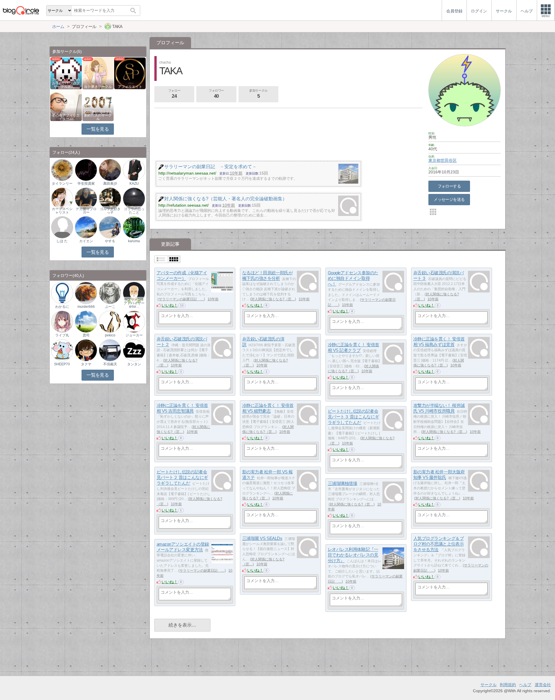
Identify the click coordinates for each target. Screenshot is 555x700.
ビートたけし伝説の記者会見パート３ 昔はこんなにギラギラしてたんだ (353, 417)
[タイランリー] (62, 169)
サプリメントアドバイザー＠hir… (134, 303)
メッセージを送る (449, 199)
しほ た (62, 241)
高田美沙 (110, 183)
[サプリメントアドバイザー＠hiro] (134, 292)
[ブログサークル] (21, 10)
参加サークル (258, 94)
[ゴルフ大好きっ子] (110, 198)
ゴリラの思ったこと (134, 210)
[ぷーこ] (110, 292)
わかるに (62, 306)
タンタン (134, 364)
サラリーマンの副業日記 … (181, 299)
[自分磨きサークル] (98, 73)
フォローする (449, 186)
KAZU (134, 183)
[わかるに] (62, 292)
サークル (488, 684)
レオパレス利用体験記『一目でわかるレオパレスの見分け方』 (353, 555)
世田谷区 (449, 160)
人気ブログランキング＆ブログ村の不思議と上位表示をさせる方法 (438, 544)
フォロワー (216, 94)
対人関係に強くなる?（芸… (273, 299)
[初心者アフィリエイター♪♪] (66, 105)
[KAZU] (134, 169)
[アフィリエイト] (130, 73)
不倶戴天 (110, 364)
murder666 (86, 306)
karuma (134, 241)
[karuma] (134, 227)
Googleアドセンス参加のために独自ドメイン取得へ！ (353, 278)
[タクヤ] (86, 350)
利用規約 (508, 684)
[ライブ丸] (62, 321)
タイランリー (62, 183)
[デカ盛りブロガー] (86, 198)
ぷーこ (110, 306)
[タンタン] (134, 350)
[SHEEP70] (62, 350)
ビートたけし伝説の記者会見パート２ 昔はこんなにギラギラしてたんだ (182, 477)
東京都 (434, 160)
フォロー (174, 94)
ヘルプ (525, 684)
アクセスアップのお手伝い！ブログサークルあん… (66, 83)
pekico (110, 335)
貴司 (86, 335)
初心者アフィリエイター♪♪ (66, 117)
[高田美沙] (110, 169)
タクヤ (86, 364)
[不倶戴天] (110, 350)
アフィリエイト (130, 86)
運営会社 (543, 684)
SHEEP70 (62, 364)
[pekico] (110, 321)
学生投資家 (86, 183)
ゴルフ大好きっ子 (110, 210)
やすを (110, 241)
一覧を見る (97, 129)
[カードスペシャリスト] (62, 198)
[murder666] (86, 292)
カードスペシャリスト (62, 210)
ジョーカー (134, 335)
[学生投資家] (86, 169)
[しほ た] (62, 227)
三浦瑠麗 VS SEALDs (262, 538)
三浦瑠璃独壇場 (342, 483)
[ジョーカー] (134, 321)
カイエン (86, 241)
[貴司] (86, 321)
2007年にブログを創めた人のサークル (98, 115)
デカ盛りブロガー (86, 210)
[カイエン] (86, 227)
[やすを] (110, 227)
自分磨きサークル (98, 86)
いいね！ (170, 305)
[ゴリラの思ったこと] (134, 198)
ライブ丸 (62, 335)
